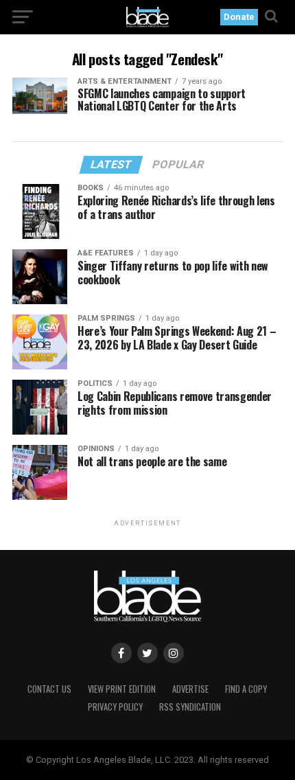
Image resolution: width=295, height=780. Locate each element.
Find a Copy (246, 689)
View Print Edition (122, 689)
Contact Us (49, 689)
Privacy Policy (115, 706)
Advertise (190, 689)
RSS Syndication (190, 706)
